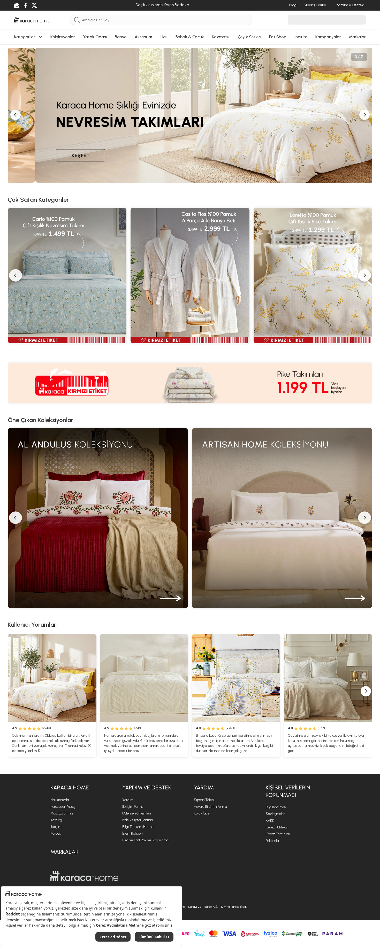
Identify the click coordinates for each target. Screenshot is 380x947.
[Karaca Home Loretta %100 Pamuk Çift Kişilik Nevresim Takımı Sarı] (52, 678)
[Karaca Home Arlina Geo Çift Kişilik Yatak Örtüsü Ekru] (144, 678)
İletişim (55, 827)
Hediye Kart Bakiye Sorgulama (145, 840)
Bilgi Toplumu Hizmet (138, 827)
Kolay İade (201, 813)
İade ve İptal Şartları (137, 820)
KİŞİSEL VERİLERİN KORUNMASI (288, 791)
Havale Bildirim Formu (210, 806)
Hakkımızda (59, 800)
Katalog (56, 820)
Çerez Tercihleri (278, 834)
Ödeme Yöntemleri (136, 813)
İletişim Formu (132, 806)
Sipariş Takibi (204, 800)
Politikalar (273, 841)
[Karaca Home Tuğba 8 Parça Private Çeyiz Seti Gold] (328, 678)
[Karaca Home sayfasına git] (84, 876)
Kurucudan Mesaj (62, 806)
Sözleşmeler (275, 814)
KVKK (270, 820)
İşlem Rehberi (132, 833)
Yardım (127, 800)
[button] (14, 691)
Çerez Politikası (277, 827)
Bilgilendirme (276, 807)
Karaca (55, 833)
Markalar (64, 851)
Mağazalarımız (61, 813)
